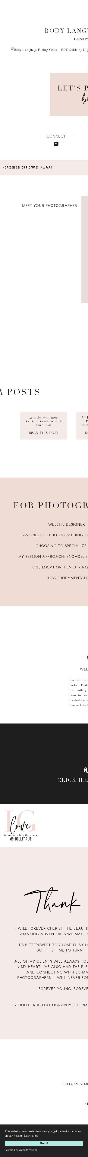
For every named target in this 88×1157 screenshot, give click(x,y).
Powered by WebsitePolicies (21, 1149)
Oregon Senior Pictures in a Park (28, 167)
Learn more (31, 1135)
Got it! (44, 1143)
